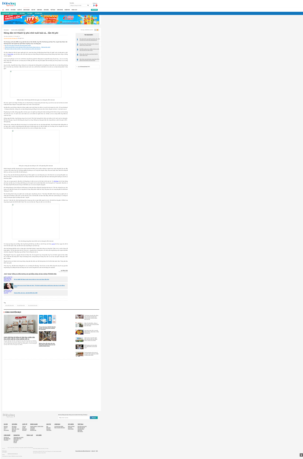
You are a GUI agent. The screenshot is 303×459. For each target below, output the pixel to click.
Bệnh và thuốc (71, 426)
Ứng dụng (6, 439)
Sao (47, 426)
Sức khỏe (46, 9)
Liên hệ (93, 451)
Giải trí (33, 9)
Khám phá (67, 9)
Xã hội (7, 9)
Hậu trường (80, 431)
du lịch (53, 244)
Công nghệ (60, 9)
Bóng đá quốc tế (81, 427)
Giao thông (6, 430)
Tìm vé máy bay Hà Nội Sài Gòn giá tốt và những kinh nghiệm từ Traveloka (47, 328)
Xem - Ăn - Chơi (15, 429)
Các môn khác (81, 429)
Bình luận (24, 429)
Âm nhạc (48, 429)
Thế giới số (6, 437)
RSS (96, 29)
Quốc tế (19, 9)
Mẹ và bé (14, 430)
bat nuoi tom (84, 66)
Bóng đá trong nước (82, 426)
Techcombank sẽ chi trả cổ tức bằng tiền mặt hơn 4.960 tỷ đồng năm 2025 (91, 354)
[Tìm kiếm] (88, 5)
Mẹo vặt (15, 441)
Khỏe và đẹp (71, 429)
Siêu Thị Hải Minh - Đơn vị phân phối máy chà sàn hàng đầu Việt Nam (91, 324)
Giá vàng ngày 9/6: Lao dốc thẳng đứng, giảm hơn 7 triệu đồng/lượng (91, 332)
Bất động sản (33, 430)
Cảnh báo (39, 9)
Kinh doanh (26, 9)
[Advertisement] (87, 94)
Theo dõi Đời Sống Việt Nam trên (11, 38)
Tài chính (32, 429)
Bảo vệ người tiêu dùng (59, 427)
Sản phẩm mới (7, 438)
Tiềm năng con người (18, 437)
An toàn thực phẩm (58, 426)
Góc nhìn (39, 435)
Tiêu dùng (32, 427)
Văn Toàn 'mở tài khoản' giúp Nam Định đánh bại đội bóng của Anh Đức (88, 59)
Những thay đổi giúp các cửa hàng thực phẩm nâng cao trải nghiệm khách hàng (47, 345)
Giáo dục (6, 426)
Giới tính (70, 427)
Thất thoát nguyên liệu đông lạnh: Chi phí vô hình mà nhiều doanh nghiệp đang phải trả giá (91, 317)
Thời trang (48, 430)
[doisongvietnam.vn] (9, 415)
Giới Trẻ (14, 431)
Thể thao (52, 9)
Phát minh (16, 439)
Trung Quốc (10, 54)
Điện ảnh (48, 427)
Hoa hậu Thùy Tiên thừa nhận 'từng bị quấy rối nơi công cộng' (88, 44)
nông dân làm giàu (9, 305)
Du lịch (15, 442)
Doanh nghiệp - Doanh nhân (17, 29)
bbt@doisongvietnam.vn (13, 453)
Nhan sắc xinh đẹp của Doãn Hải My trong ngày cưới (87, 54)
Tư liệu (23, 427)
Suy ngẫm (14, 427)
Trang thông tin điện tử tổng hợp (82, 451)
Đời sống (13, 9)
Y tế (4, 429)
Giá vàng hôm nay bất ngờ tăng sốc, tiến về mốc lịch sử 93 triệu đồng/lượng (88, 39)
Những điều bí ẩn (17, 438)
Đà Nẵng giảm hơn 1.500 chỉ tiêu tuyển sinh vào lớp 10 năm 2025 (88, 49)
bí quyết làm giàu (21, 305)
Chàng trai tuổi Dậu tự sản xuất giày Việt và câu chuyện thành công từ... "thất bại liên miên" (27, 47)
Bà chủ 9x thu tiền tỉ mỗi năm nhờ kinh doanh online (18, 45)
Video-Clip (74, 9)
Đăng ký (94, 417)
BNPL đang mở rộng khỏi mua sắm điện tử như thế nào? (90, 346)
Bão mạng (14, 426)
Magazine (94, 9)
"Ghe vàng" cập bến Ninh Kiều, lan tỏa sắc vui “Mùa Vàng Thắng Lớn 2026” (90, 339)
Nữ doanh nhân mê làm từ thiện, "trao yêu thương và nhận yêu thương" (23, 48)
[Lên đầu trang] (301, 455)
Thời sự (5, 427)
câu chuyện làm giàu (32, 305)
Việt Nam (56, 181)
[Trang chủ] (3, 10)
